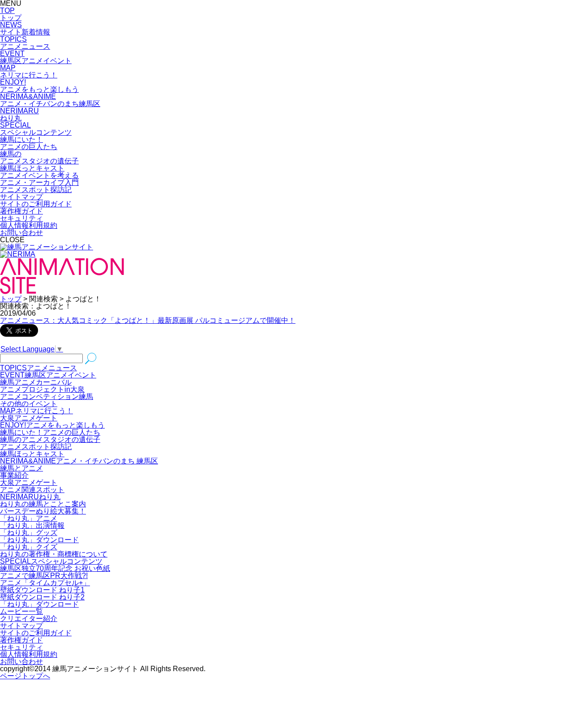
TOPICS (38, 368)
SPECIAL (51, 561)
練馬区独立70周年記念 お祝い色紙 (55, 568)
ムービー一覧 (21, 611)
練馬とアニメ (21, 468)
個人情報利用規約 (28, 225)
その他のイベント (28, 403)
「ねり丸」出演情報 (32, 525)
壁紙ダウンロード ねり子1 (42, 590)
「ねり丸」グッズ (28, 532)
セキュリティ (21, 218)
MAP (36, 411)
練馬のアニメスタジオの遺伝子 (50, 439)
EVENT (48, 375)
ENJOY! (52, 425)
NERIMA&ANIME (79, 461)
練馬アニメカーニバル (36, 382)
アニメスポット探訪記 (36, 446)
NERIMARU (30, 497)
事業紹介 (14, 475)
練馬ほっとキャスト (32, 454)
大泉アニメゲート (28, 418)
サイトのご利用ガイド (36, 204)
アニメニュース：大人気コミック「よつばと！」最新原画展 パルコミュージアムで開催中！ (147, 320)
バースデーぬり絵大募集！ (43, 511)
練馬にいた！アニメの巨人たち (50, 432)
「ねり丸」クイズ (28, 547)
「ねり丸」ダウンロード (39, 540)
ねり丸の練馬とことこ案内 (43, 504)
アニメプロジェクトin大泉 (42, 389)
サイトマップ (21, 197)
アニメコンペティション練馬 (46, 396)
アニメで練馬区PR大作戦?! (44, 575)
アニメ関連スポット (32, 489)
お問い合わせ (21, 232)
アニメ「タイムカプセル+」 (45, 583)
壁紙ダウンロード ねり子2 (42, 597)
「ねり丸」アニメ (28, 518)
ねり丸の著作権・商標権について (53, 554)
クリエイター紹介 (28, 618)
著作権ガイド (21, 211)
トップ (10, 299)
